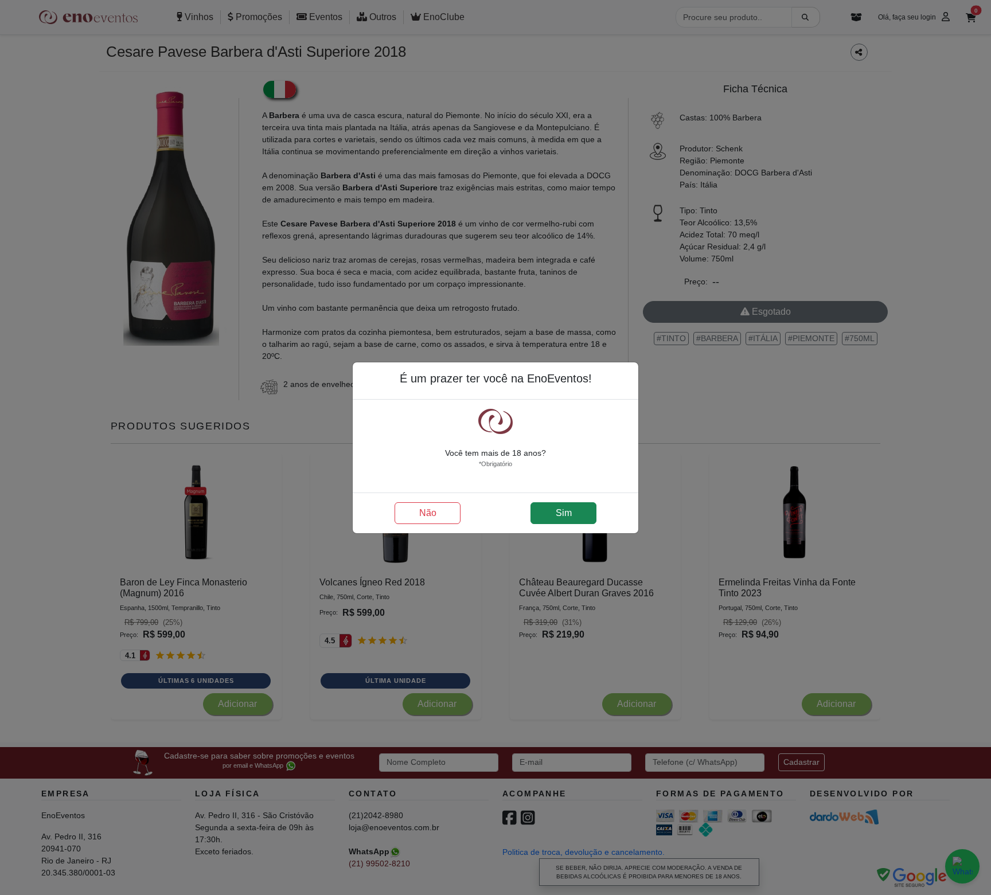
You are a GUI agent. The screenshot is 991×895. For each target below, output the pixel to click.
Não (427, 513)
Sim (564, 513)
